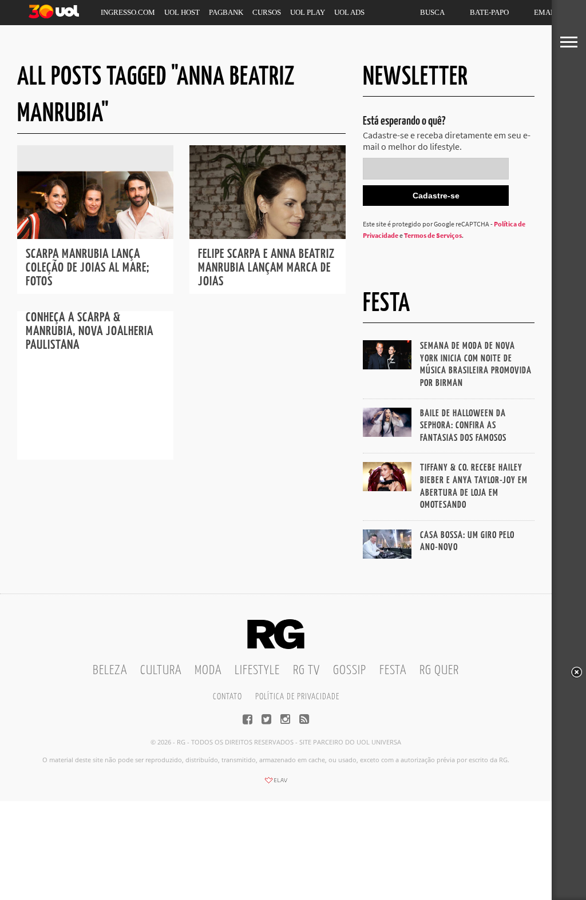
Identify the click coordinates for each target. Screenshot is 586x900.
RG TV (306, 670)
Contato (227, 696)
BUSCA (432, 12)
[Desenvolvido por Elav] (276, 784)
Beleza (110, 670)
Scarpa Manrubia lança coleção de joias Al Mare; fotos (87, 268)
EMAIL (545, 12)
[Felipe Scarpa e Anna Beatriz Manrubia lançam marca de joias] (267, 235)
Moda (208, 670)
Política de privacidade (297, 696)
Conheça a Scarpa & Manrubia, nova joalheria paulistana (89, 331)
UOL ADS (349, 12)
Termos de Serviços (433, 235)
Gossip (349, 670)
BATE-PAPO (489, 12)
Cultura (160, 670)
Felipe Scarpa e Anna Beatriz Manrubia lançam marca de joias (266, 268)
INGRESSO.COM (128, 12)
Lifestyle (257, 670)
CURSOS (266, 12)
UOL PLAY (307, 12)
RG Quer (439, 670)
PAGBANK (226, 12)
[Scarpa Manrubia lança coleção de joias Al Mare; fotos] (95, 235)
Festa (392, 670)
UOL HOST (182, 12)
